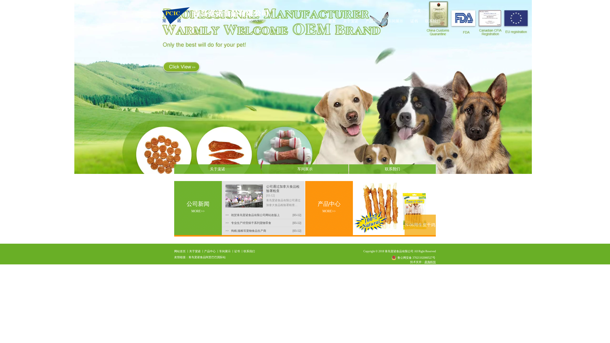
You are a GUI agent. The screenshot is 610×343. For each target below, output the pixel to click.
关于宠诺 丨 (196, 251)
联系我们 (432, 21)
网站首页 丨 (181, 251)
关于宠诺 (350, 21)
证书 (414, 21)
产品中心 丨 (211, 251)
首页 (332, 21)
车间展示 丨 (226, 251)
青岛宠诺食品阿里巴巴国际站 (207, 257)
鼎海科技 (430, 262)
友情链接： (181, 257)
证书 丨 (239, 251)
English (439, 11)
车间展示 (395, 21)
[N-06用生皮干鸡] (394, 233)
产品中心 (373, 21)
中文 (417, 11)
